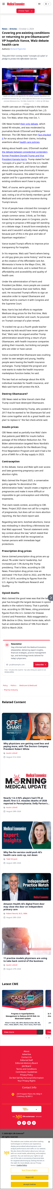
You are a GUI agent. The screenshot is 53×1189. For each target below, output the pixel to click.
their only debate (29, 123)
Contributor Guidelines (26, 1072)
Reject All (29, 1177)
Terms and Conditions (26, 1069)
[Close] (49, 1141)
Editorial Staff (26, 1060)
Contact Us (26, 1057)
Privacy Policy (26, 1075)
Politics (13, 685)
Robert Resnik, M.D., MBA (16, 913)
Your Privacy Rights (26, 1080)
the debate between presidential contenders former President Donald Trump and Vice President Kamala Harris (24, 155)
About (26, 1051)
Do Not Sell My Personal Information (26, 1077)
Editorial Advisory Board (26, 1063)
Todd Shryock (11, 859)
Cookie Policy (22, 1165)
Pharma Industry (11, 690)
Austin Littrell (11, 753)
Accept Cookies (29, 1184)
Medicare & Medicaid (28, 685)
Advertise (26, 1054)
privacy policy (9, 672)
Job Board (26, 1066)
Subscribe (39, 664)
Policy (5, 685)
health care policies (29, 142)
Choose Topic (23, 11)
